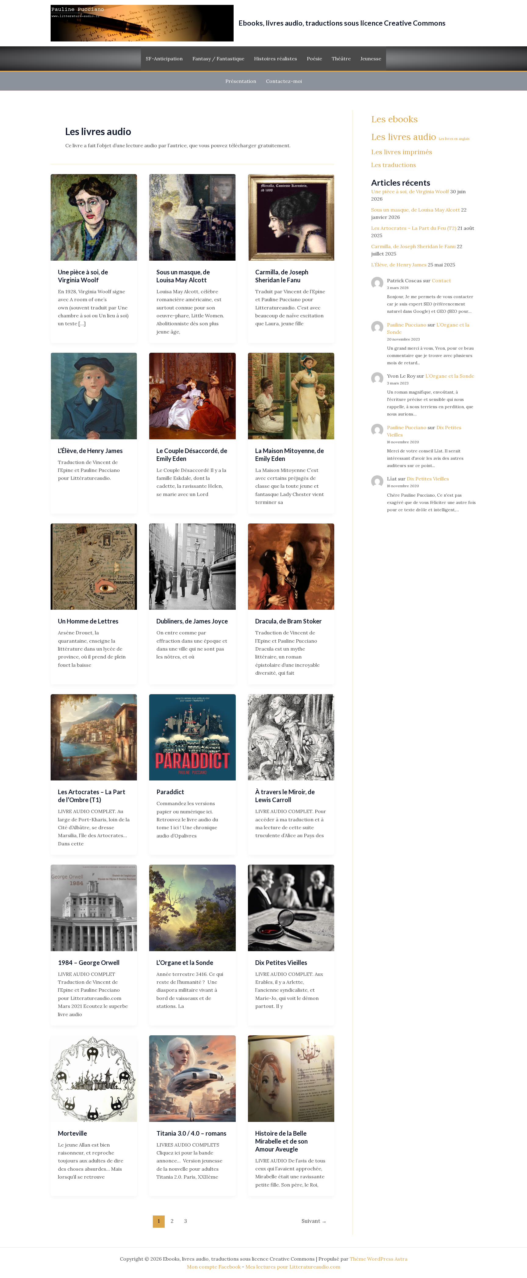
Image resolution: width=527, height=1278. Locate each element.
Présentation (240, 81)
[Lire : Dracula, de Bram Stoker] (291, 566)
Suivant (314, 1221)
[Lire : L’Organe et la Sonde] (192, 907)
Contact (441, 280)
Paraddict (170, 791)
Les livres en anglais (454, 139)
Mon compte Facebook (214, 1267)
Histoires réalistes (275, 58)
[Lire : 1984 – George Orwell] (94, 907)
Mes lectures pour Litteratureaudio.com (293, 1267)
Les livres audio (403, 136)
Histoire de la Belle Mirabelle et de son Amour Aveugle (281, 1141)
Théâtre (341, 58)
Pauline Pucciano (406, 325)
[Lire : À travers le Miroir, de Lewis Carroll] (291, 737)
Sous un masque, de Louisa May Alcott (415, 210)
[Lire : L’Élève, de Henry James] (94, 395)
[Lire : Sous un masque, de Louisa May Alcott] (192, 217)
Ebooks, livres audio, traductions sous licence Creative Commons (342, 23)
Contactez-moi (284, 81)
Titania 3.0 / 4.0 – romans (191, 1133)
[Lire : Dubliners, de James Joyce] (192, 566)
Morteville (72, 1133)
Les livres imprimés (401, 152)
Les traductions (393, 165)
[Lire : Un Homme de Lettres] (94, 566)
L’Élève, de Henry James (90, 450)
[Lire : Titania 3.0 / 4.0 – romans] (192, 1078)
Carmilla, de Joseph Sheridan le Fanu (413, 246)
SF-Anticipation (164, 58)
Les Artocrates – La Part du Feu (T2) (413, 228)
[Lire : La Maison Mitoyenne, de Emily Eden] (291, 395)
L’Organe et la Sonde (184, 962)
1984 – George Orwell (89, 962)
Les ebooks (394, 119)
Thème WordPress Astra (378, 1259)
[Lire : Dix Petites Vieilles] (291, 907)
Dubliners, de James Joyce (192, 621)
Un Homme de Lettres (88, 621)
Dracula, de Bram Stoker (288, 621)
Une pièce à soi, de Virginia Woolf (410, 191)
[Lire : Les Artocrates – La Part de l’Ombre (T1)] (94, 737)
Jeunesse (370, 58)
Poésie (314, 58)
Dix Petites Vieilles (281, 962)
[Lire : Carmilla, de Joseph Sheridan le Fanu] (291, 217)
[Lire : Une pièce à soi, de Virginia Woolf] (94, 217)
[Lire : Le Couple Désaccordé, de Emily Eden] (192, 395)
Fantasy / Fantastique (218, 58)
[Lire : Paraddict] (192, 737)
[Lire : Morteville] (94, 1078)
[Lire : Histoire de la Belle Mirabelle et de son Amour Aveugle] (291, 1078)
